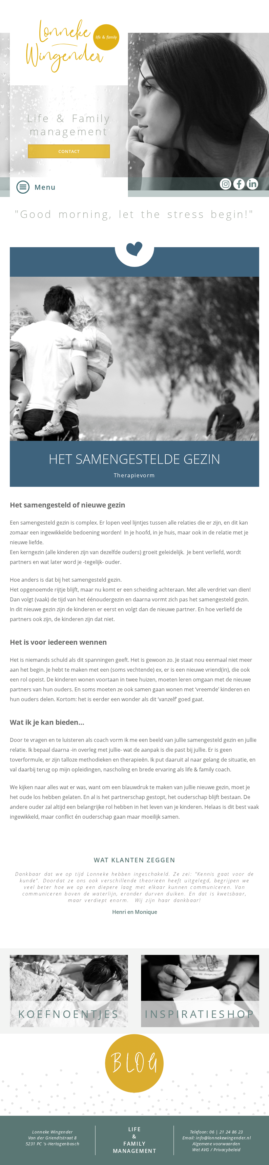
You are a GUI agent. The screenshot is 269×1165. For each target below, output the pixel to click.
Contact (69, 151)
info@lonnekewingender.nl (223, 1138)
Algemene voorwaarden (216, 1144)
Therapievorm (134, 475)
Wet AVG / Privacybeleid (216, 1150)
